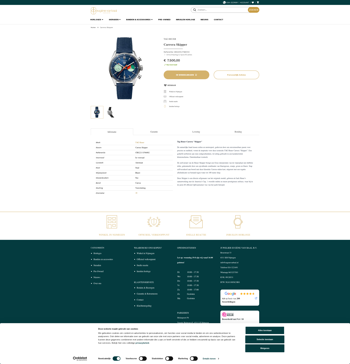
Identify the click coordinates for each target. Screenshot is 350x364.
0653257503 (233, 272)
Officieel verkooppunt (176, 96)
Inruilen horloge (174, 106)
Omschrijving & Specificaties (179, 55)
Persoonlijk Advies (236, 75)
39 (136, 193)
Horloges (97, 253)
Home (93, 27)
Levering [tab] (196, 131)
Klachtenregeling (144, 305)
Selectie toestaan (265, 339)
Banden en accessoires (103, 259)
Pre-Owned (98, 271)
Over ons (97, 283)
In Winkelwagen (185, 75)
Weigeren (264, 348)
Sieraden (97, 265)
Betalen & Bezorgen (145, 287)
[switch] (143, 358)
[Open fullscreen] (126, 69)
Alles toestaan (265, 330)
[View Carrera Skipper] (97, 112)
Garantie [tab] (154, 131)
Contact (140, 299)
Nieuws (97, 277)
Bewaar (171, 85)
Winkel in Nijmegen (175, 91)
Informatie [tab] (112, 131)
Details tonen (209, 358)
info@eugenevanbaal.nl (229, 262)
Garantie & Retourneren (147, 293)
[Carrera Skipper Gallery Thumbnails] (104, 112)
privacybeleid (142, 343)
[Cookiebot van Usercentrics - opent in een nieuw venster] (80, 359)
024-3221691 (232, 2)
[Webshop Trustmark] (240, 314)
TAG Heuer (139, 142)
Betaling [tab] (238, 131)
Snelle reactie (173, 101)
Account (244, 2)
